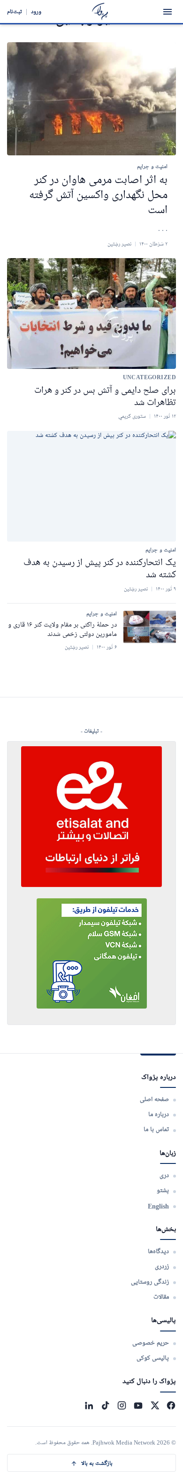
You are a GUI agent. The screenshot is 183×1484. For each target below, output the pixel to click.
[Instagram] (122, 1405)
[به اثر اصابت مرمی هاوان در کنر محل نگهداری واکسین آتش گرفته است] (91, 98)
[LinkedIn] (89, 1405)
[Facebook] (171, 1405)
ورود (36, 11)
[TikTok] (105, 1405)
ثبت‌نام (14, 11)
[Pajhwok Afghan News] (100, 11)
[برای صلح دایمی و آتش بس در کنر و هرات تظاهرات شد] (91, 313)
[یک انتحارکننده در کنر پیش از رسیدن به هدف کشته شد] (91, 486)
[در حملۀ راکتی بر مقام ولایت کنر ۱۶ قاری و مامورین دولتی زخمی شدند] (149, 627)
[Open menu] (167, 12)
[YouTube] (138, 1405)
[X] (155, 1405)
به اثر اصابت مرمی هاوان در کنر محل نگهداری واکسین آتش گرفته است (98, 195)
